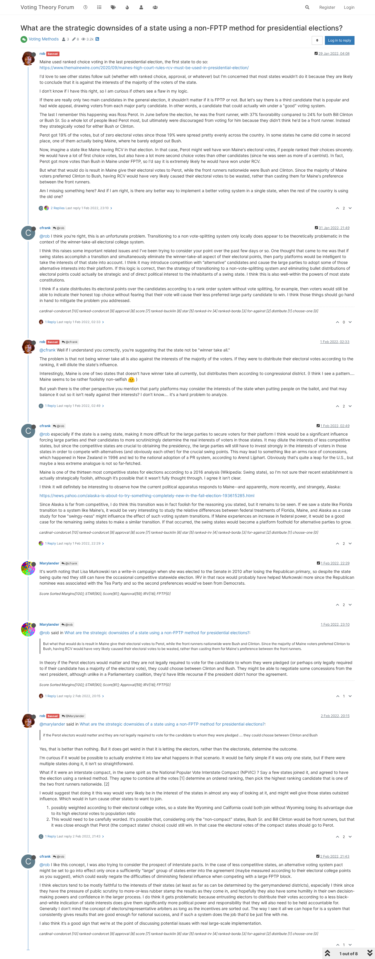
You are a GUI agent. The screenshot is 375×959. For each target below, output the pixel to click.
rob (42, 53)
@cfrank (71, 342)
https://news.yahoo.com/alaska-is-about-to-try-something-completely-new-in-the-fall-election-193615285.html (147, 495)
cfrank (45, 228)
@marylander (52, 723)
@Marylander (74, 716)
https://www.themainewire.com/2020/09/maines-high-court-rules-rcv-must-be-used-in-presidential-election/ (144, 67)
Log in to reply (339, 40)
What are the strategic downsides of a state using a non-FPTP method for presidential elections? (156, 632)
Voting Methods (44, 38)
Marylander (49, 563)
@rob (60, 228)
